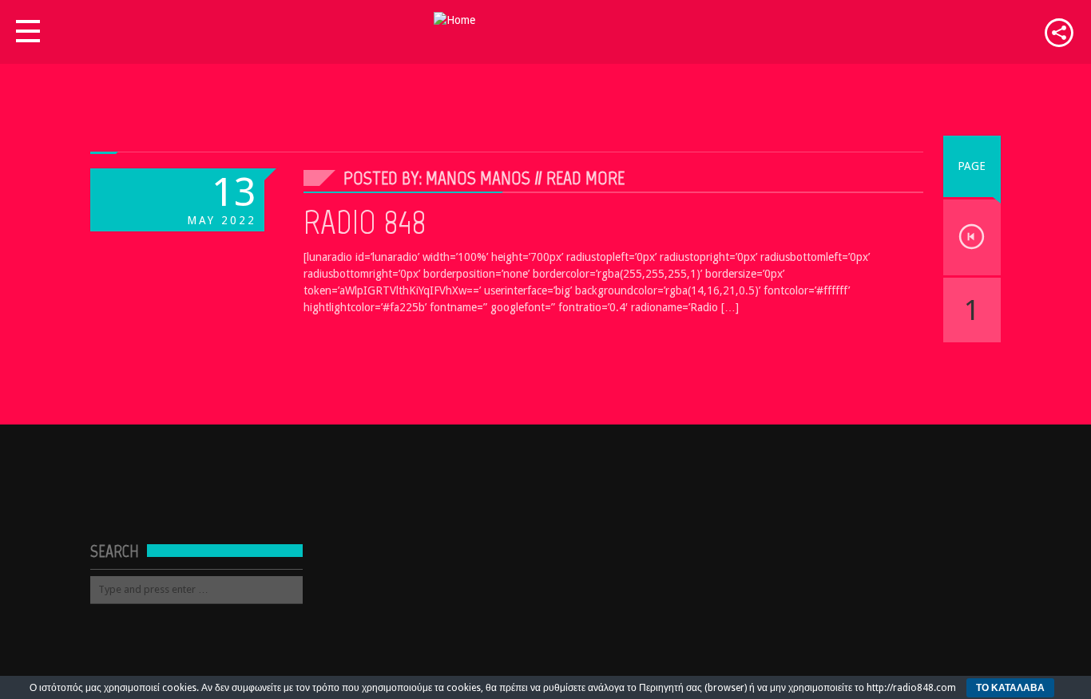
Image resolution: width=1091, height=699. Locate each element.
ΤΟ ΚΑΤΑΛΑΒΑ (1010, 687)
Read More (585, 177)
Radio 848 (364, 222)
